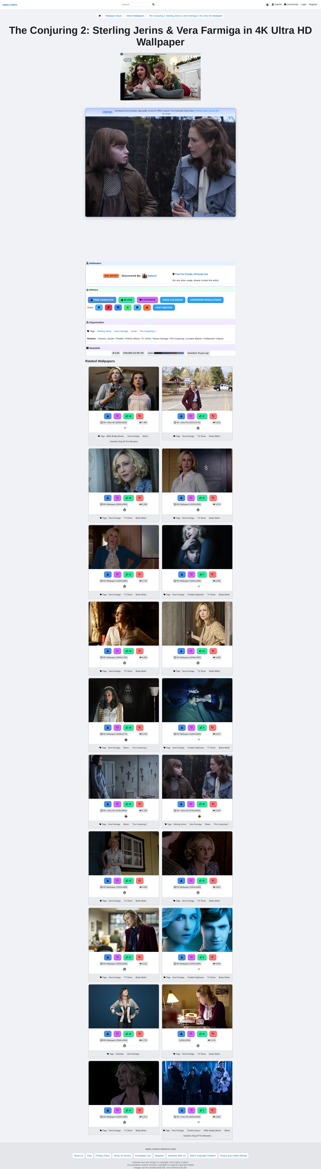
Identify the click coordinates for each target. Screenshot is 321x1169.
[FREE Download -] (182, 957)
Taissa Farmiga (160, 338)
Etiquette (159, 1155)
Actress (102, 338)
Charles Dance (193, 1130)
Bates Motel (214, 436)
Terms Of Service (122, 1155)
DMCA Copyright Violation (203, 1155)
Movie (145, 436)
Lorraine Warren (194, 338)
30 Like (127, 300)
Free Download (103, 300)
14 (129, 651)
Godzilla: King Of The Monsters (124, 441)
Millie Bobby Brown (115, 436)
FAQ (89, 1155)
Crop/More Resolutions (205, 300)
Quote (111, 338)
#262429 (158, 353)
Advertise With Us (177, 1155)
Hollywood (209, 338)
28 (129, 727)
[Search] (153, 4)
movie (134, 331)
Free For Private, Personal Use (191, 274)
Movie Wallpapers (136, 16)
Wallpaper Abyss (113, 16)
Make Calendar (173, 300)
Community (292, 4)
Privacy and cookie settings (233, 1155)
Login (303, 4)
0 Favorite (148, 300)
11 (203, 498)
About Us (78, 1155)
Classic (219, 338)
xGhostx (132, 428)
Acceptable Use (143, 1155)
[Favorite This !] (191, 957)
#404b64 (165, 353)
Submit (278, 4)
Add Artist (111, 275)
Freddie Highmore (196, 595)
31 (129, 804)
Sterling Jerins (104, 331)
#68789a (180, 353)
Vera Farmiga (121, 331)
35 (129, 416)
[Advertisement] (160, 238)
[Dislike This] (212, 957)
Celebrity (120, 1054)
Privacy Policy (103, 1155)
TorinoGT (205, 428)
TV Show (145, 338)
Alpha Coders (10, 5)
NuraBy (205, 586)
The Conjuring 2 (148, 331)
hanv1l (152, 275)
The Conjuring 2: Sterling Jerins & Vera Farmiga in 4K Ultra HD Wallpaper (185, 16)
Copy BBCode (163, 307)
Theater (119, 338)
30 (203, 804)
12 (129, 880)
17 (203, 416)
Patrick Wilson (132, 338)
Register (313, 4)
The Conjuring (177, 338)
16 (129, 498)
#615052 (173, 353)
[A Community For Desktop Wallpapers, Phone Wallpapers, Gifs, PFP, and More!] (100, 16)
